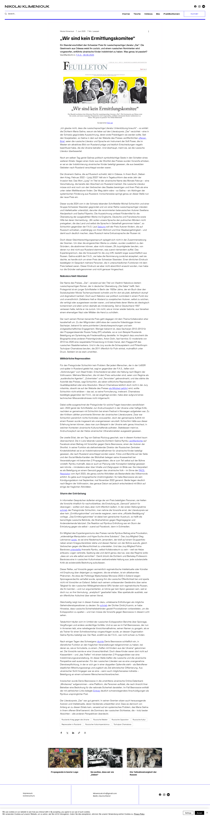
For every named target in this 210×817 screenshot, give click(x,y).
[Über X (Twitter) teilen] (67, 733)
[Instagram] (199, 6)
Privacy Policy (139, 814)
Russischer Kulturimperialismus (97, 724)
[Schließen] (207, 813)
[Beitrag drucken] (85, 733)
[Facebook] (195, 6)
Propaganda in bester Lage (64, 772)
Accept (199, 813)
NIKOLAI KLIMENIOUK (27, 6)
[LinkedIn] (203, 6)
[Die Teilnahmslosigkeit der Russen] (144, 758)
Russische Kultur (139, 719)
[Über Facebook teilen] (61, 733)
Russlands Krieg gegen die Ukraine (75, 719)
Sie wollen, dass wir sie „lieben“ (102, 773)
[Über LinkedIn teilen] (73, 733)
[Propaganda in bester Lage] (65, 758)
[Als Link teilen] (79, 733)
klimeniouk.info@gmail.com (105, 793)
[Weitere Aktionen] (148, 31)
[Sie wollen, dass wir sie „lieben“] (105, 758)
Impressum (28, 793)
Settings (188, 813)
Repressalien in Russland (71, 724)
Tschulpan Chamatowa (122, 724)
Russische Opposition (120, 719)
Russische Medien (100, 719)
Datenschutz (29, 796)
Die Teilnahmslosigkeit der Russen (143, 773)
